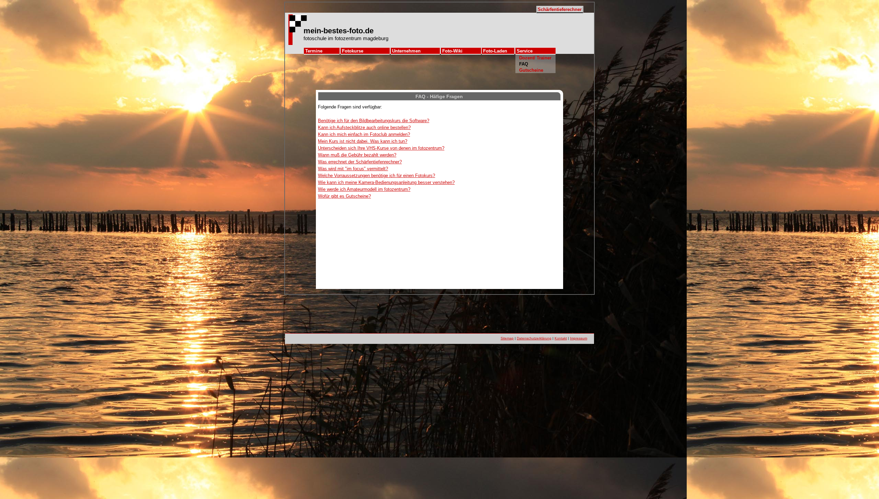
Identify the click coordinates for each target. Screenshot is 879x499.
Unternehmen (406, 51)
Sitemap (507, 338)
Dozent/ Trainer (535, 57)
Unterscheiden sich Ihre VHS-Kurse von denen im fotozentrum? (381, 148)
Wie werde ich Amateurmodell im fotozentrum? (364, 189)
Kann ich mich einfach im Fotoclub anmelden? (364, 134)
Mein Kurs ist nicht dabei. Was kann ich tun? (362, 141)
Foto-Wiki (452, 51)
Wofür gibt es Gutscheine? (344, 196)
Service (525, 51)
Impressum (578, 338)
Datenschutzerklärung (534, 338)
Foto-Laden (495, 51)
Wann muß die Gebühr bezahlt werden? (357, 155)
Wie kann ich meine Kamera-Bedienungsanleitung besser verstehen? (386, 182)
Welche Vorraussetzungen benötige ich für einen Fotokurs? (376, 175)
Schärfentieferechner (560, 9)
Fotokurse (352, 51)
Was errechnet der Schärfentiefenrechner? (360, 161)
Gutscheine (531, 70)
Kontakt (561, 338)
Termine (313, 51)
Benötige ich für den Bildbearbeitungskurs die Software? (373, 120)
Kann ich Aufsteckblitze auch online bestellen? (364, 127)
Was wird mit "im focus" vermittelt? (353, 168)
